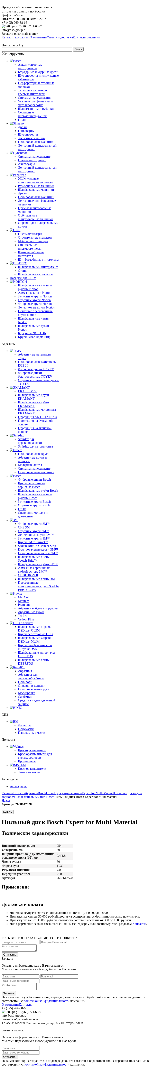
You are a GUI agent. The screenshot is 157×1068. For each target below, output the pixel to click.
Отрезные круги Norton (34, 300)
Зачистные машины (31, 138)
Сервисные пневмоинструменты (32, 114)
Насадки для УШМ (23, 278)
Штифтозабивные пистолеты (38, 259)
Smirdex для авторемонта (35, 446)
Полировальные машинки (36, 197)
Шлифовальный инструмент (38, 267)
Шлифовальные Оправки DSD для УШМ (35, 639)
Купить (7, 811)
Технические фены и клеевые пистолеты (32, 92)
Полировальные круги (33, 453)
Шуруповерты (28, 134)
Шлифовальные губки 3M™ (38, 564)
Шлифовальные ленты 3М (36, 579)
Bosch (42, 793)
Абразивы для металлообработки (31, 676)
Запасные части (29, 772)
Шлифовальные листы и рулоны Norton (35, 287)
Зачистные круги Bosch (34, 501)
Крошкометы (27, 761)
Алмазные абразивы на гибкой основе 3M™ (34, 569)
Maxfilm (23, 601)
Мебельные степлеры (33, 241)
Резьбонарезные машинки (36, 186)
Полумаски (26, 729)
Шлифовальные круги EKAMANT (33, 396)
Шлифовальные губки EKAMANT (33, 404)
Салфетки (25, 696)
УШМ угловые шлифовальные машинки (35, 180)
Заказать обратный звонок (20, 33)
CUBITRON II (28, 575)
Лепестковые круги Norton (36, 307)
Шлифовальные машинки (36, 189)
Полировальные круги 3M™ (38, 549)
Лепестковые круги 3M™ (36, 534)
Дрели (22, 127)
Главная (7, 793)
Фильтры (24, 725)
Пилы (22, 119)
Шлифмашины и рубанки (36, 108)
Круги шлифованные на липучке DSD (35, 647)
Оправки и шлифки (31, 685)
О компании (10, 1004)
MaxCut (23, 597)
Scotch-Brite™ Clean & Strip (37, 545)
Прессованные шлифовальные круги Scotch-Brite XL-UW (38, 586)
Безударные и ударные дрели (38, 72)
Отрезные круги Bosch (34, 505)
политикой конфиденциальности (47, 1001)
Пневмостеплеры (30, 234)
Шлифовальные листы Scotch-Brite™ (33, 558)
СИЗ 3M (24, 527)
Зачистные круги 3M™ (34, 538)
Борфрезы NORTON (32, 333)
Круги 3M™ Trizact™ (33, 542)
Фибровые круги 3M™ (34, 523)
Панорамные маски (31, 732)
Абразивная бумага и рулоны (38, 608)
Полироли (25, 682)
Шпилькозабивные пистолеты (31, 254)
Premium (24, 604)
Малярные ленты (30, 465)
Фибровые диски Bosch (34, 479)
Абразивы (25, 671)
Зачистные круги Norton (35, 296)
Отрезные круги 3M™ (33, 531)
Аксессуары (26, 164)
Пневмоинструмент (32, 160)
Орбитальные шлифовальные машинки (35, 217)
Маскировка (26, 693)
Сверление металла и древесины (33, 514)
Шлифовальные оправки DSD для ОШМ (35, 628)
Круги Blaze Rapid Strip (34, 337)
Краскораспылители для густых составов (35, 755)
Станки (23, 270)
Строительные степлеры (35, 237)
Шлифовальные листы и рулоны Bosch (35, 496)
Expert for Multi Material (98, 793)
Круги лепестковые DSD (35, 634)
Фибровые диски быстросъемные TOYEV (35, 374)
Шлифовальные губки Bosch (38, 490)
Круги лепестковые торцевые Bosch (31, 485)
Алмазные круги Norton (34, 292)
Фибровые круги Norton (35, 303)
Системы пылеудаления (34, 97)
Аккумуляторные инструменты (30, 66)
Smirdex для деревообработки (30, 440)
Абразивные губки (31, 612)
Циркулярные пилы (68, 793)
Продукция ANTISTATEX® (37, 417)
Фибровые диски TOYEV (36, 369)
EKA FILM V (27, 391)
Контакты (139, 924)
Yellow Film (26, 619)
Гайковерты (26, 130)
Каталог (18, 793)
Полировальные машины (35, 142)
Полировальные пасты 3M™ (38, 553)
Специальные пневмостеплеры (29, 246)
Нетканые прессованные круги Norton (35, 312)
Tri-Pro (22, 615)
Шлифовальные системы (35, 274)
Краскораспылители (32, 750)
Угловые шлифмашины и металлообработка (35, 103)
